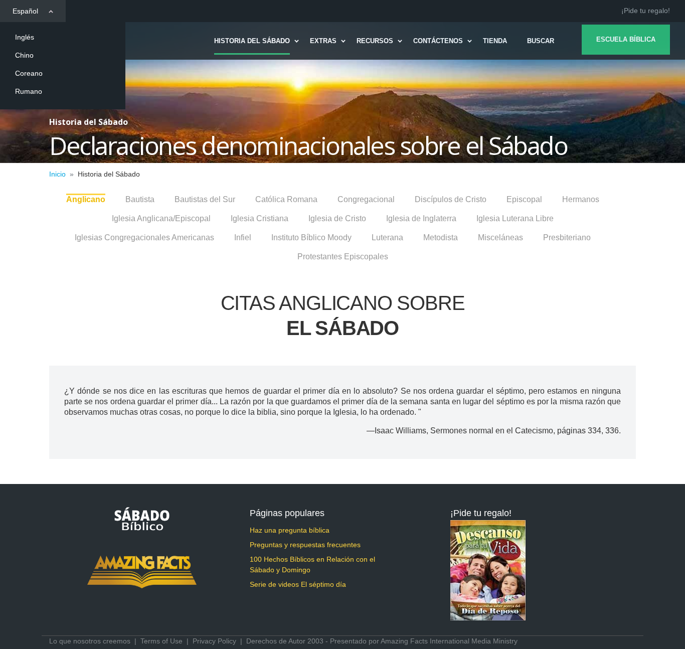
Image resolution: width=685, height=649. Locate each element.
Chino (24, 55)
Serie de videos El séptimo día (298, 584)
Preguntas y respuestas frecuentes (305, 545)
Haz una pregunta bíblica (289, 530)
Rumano (28, 91)
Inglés (24, 37)
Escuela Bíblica (625, 39)
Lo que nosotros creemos (89, 641)
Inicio (57, 174)
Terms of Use (161, 641)
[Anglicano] (85, 194)
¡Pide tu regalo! (645, 11)
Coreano (29, 73)
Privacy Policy (214, 641)
